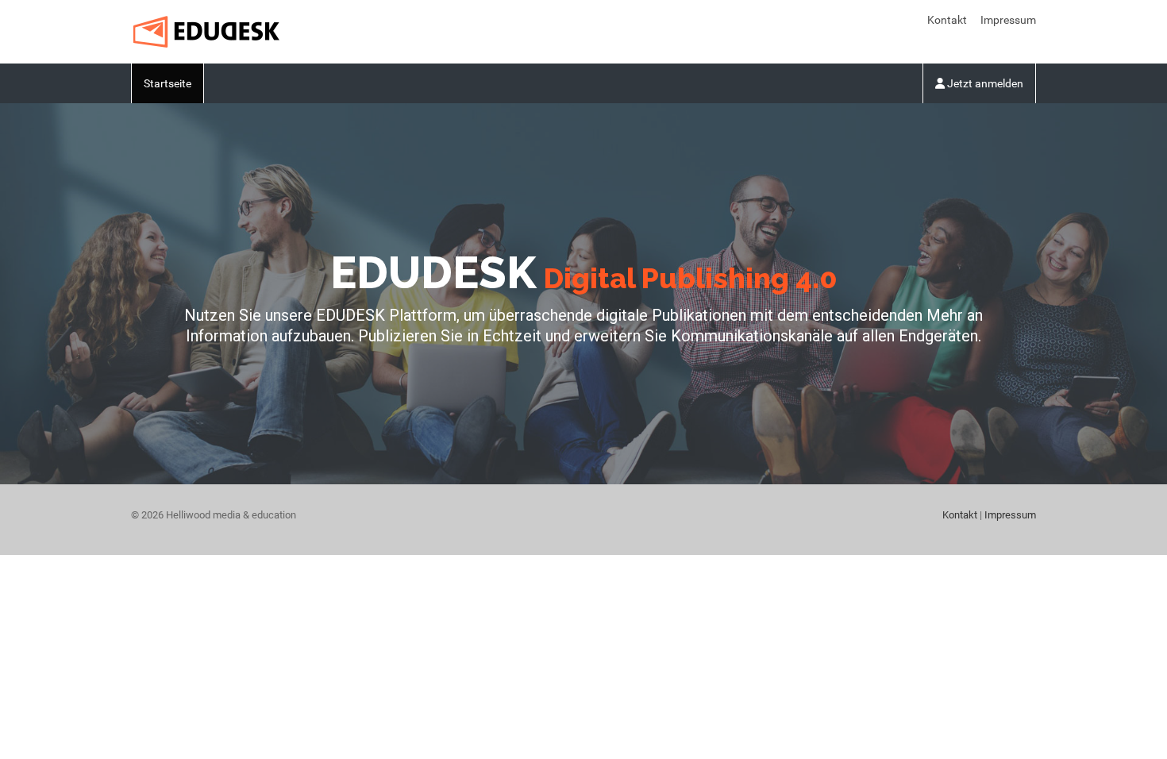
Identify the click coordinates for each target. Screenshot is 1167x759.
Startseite (167, 83)
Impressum (1008, 19)
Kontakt (947, 19)
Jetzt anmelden (984, 83)
